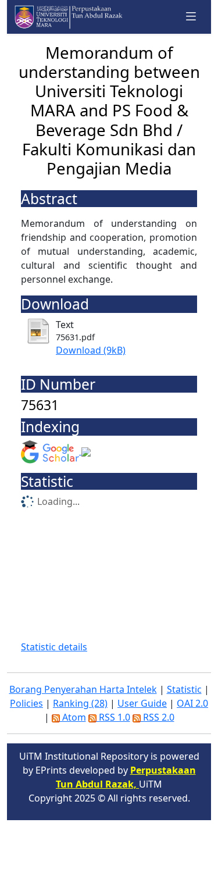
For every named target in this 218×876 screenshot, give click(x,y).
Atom (73, 717)
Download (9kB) (91, 350)
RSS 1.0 (113, 717)
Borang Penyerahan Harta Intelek (83, 689)
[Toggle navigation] (191, 16)
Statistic (184, 689)
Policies (26, 703)
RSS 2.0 (157, 717)
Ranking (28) (80, 703)
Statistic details (54, 646)
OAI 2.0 (192, 703)
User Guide (142, 703)
